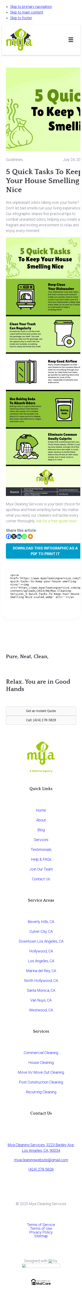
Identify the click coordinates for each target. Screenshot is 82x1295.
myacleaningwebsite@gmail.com (41, 1160)
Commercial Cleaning (41, 1052)
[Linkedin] (19, 536)
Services (41, 839)
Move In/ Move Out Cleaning (41, 1072)
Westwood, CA (41, 1010)
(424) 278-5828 (41, 1169)
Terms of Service (41, 1224)
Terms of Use (41, 1228)
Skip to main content (26, 12)
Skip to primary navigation (31, 6)
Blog (41, 830)
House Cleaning (41, 1062)
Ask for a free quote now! (56, 521)
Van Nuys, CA (41, 1000)
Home (41, 810)
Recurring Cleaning (41, 1092)
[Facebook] (8, 536)
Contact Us (41, 879)
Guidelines (14, 159)
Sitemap (41, 1236)
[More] (30, 536)
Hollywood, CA (41, 951)
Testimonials (41, 849)
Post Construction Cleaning (41, 1082)
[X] (13, 536)
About (41, 820)
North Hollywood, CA (41, 980)
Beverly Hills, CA (41, 921)
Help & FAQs (41, 859)
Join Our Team (41, 869)
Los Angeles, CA (41, 961)
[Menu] (71, 39)
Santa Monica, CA (41, 990)
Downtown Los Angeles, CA (41, 941)
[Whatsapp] (24, 536)
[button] (41, 711)
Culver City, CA (41, 931)
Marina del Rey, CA (41, 971)
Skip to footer (21, 18)
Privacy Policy (41, 1232)
